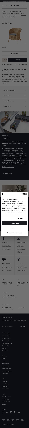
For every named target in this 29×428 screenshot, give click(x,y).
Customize (13, 228)
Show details (21, 218)
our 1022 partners (11, 201)
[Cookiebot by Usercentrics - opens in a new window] (20, 194)
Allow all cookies (14, 223)
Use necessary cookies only (14, 232)
